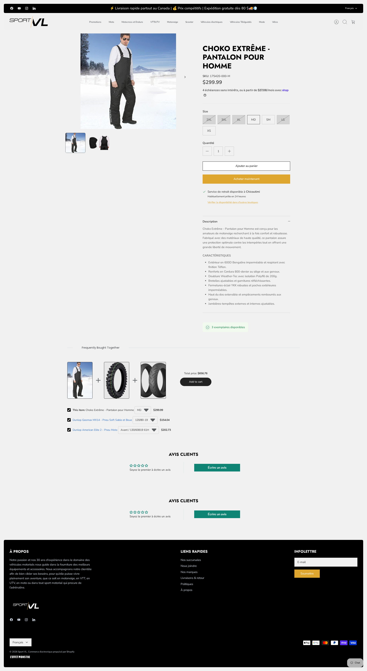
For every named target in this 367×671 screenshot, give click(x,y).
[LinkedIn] (34, 8)
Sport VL (22, 651)
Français (349, 8)
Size (205, 111)
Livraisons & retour (192, 578)
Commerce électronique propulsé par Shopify (51, 651)
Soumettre (307, 573)
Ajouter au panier (246, 166)
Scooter (189, 22)
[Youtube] (19, 8)
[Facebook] (11, 8)
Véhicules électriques (211, 22)
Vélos (275, 22)
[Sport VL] (29, 22)
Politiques (187, 584)
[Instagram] (26, 8)
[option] (128, 81)
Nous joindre (189, 566)
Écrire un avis (217, 468)
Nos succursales (191, 560)
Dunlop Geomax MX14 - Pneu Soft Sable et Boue (102, 420)
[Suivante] (185, 77)
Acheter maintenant (246, 179)
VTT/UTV (155, 22)
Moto (111, 22)
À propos (186, 590)
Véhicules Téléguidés (241, 22)
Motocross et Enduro (132, 22)
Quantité (208, 143)
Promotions (95, 22)
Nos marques (189, 572)
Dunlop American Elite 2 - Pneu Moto (95, 430)
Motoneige (172, 22)
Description (210, 221)
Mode (262, 22)
